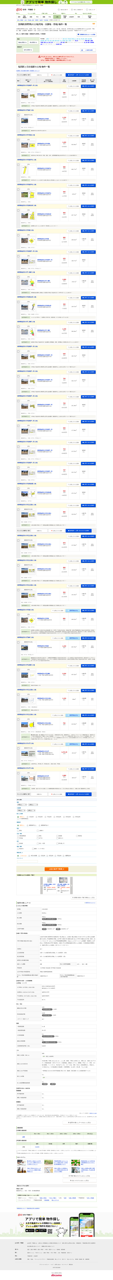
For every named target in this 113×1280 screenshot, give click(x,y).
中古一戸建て (52, 1198)
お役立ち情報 (18, 1259)
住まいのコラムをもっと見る (80, 1180)
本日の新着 (34, 855)
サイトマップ (65, 1264)
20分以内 (77, 816)
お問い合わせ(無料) (89, 86)
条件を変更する (28, 50)
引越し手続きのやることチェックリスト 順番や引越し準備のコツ (34, 1170)
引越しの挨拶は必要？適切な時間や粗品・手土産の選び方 (88, 1170)
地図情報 (87, 1259)
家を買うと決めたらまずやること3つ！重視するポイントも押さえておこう (34, 1162)
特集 (28, 1259)
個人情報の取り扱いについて (33, 1246)
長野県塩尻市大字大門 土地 (25, 743)
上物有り (41, 830)
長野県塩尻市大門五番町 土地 (26, 665)
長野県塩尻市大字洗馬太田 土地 (26, 297)
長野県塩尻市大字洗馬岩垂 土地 (26, 483)
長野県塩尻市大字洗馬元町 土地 (26, 205)
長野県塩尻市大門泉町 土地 (25, 110)
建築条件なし (33, 825)
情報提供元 (78, 1243)
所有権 (21, 843)
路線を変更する (22, 42)
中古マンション (38, 1252)
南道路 (60, 835)
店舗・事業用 (72, 1198)
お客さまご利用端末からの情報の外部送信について (49, 1243)
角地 (40, 835)
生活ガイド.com (93, 1113)
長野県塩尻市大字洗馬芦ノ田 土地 (27, 85)
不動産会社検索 (50, 1259)
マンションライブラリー (40, 1259)
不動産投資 (63, 1252)
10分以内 (58, 816)
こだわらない (23, 855)
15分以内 (68, 816)
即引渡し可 (61, 843)
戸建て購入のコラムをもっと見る (80, 1176)
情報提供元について (21, 1208)
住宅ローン (69, 1252)
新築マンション (30, 1252)
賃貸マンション (52, 1249)
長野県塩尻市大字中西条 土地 (26, 135)
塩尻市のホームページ (90, 902)
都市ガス (61, 838)
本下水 (40, 838)
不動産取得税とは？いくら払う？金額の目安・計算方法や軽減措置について (61, 1162)
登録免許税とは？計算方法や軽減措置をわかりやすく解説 (88, 1162)
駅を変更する (33, 42)
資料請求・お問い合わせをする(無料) (79, 74)
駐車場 (58, 1249)
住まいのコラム (70, 1259)
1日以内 (43, 855)
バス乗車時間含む (24, 818)
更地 (20, 830)
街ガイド (64, 1259)
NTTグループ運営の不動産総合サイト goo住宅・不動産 (29, 5)
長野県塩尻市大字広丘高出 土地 (26, 504)
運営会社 (71, 1264)
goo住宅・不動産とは (32, 1243)
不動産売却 (29, 1256)
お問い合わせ (58, 1264)
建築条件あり (45, 825)
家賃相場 (47, 1200)
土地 (59, 1252)
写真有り (21, 848)
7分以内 (49, 816)
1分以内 (31, 816)
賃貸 (65, 1198)
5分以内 (40, 816)
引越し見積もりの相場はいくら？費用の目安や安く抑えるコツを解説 (61, 1170)
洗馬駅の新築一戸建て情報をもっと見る (84, 897)
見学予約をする (74, 610)
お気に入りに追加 (57, 75)
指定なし (22, 816)
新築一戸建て (43, 1198)
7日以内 (59, 855)
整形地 (80, 835)
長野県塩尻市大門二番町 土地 (26, 272)
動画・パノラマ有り (39, 848)
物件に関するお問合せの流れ (68, 1243)
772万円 (37, 1147)
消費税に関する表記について (47, 1246)
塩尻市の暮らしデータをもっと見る (80, 1122)
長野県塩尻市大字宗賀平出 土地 (26, 159)
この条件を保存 (89, 50)
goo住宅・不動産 (19, 1243)
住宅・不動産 (90, 1198)
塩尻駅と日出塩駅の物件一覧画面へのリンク (28, 70)
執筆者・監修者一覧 (79, 1259)
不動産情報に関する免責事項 (33, 1208)
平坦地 (21, 838)
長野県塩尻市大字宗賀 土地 (25, 230)
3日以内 (51, 855)
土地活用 (35, 1256)
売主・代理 (42, 843)
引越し (32, 1259)
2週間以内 (68, 855)
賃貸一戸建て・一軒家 (43, 1249)
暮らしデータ (55, 1200)
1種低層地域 (22, 835)
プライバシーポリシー (44, 1264)
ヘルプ (51, 1264)
